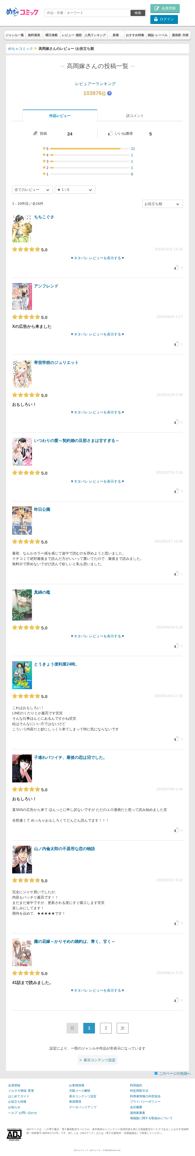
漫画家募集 (137, 1113)
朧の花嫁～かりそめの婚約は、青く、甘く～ (74, 941)
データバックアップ (82, 1107)
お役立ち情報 (17, 1101)
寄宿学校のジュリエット (56, 362)
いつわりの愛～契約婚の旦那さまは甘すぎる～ (76, 440)
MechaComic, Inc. (113, 1150)
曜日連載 (51, 35)
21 (133, 149)
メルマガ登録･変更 (21, 1090)
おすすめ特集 (135, 35)
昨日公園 (42, 509)
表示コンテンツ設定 (82, 1096)
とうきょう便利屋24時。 (56, 664)
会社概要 (136, 1107)
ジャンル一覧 (15, 35)
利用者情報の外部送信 (145, 1096)
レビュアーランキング (95, 84)
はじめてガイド (18, 1096)
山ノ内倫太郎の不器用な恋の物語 (64, 848)
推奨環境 (75, 1101)
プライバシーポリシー (145, 1101)
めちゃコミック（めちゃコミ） (88, 1150)
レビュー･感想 (72, 35)
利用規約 (136, 1085)
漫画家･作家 (180, 35)
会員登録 (14, 1085)
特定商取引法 (139, 1090)
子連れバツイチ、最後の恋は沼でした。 (70, 757)
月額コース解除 (79, 1090)
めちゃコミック (20, 49)
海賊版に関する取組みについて (151, 1118)
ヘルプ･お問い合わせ (22, 1113)
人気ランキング (95, 35)
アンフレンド (46, 286)
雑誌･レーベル (158, 35)
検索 (138, 13)
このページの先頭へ (175, 1073)
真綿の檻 (42, 592)
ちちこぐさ (44, 217)
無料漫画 (34, 35)
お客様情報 (76, 1085)
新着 (116, 35)
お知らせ (14, 1107)
